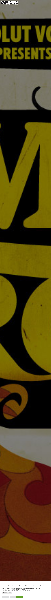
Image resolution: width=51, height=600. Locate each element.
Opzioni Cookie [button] (5, 596)
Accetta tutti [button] (19, 596)
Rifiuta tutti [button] (13, 596)
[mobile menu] (49, 3)
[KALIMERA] (10, 3)
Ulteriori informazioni (7, 592)
